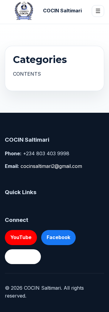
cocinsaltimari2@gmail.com (51, 166)
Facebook (58, 237)
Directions (22, 257)
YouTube (20, 237)
